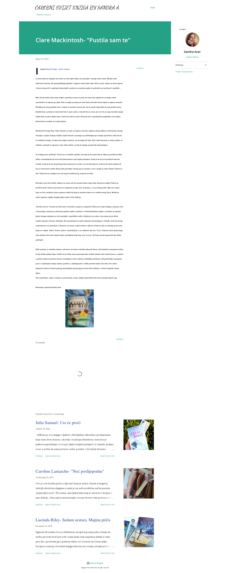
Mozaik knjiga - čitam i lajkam (58, 69)
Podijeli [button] (140, 68)
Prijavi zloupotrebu (184, 71)
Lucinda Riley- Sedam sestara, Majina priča (73, 519)
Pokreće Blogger (96, 563)
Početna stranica (44, 15)
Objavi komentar (52, 456)
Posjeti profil (192, 57)
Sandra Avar (192, 52)
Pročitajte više (107, 456)
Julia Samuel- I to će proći (58, 422)
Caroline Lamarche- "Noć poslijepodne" (70, 471)
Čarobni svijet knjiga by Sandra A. (77, 8)
